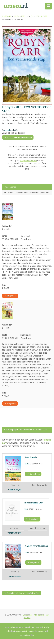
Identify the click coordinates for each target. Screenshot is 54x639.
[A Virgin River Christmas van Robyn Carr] (13, 556)
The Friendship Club (33, 502)
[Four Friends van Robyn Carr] (13, 468)
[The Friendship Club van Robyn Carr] (12, 511)
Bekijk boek (11, 295)
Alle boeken (39, 614)
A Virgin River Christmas (36, 545)
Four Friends (31, 457)
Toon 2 (19, 137)
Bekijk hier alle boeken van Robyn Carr (23, 593)
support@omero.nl (28, 160)
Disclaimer (27, 614)
